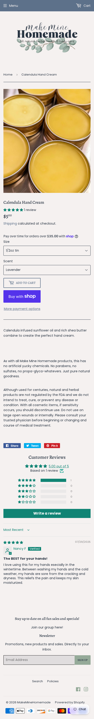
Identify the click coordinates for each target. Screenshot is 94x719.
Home (8, 74)
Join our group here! (47, 627)
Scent (8, 261)
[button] (13, 210)
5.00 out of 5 (59, 466)
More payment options (22, 309)
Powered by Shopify (70, 702)
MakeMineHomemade (34, 702)
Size (6, 241)
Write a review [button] (47, 513)
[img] (13, 542)
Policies (53, 681)
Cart (87, 5)
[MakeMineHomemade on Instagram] (86, 690)
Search (37, 681)
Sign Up (83, 660)
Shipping (10, 223)
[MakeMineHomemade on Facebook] (78, 690)
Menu (13, 5)
